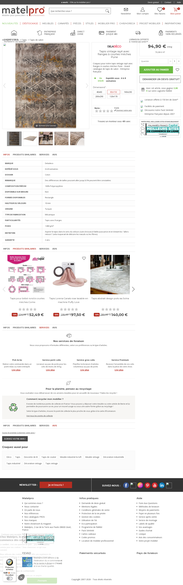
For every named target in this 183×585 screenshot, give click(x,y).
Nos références (31, 513)
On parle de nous (32, 510)
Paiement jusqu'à (92, 2)
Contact (168, 2)
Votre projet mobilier (148, 540)
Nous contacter (31, 506)
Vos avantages (145, 527)
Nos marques (30, 520)
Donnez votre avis (124, 110)
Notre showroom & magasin (37, 523)
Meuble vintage (92, 457)
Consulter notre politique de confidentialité (36, 571)
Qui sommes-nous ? (33, 503)
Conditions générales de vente (95, 510)
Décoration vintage (33, 463)
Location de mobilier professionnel (97, 540)
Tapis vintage (51, 463)
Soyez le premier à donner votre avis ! (18, 432)
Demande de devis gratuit (93, 503)
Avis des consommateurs (150, 537)
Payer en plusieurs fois (149, 513)
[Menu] (14, 559)
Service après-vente (148, 516)
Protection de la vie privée (93, 513)
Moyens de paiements (149, 510)
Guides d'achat (145, 530)
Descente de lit (31, 457)
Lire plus (16, 370)
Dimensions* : (100, 87)
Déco (16, 39)
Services (44, 154)
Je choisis (31, 580)
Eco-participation (89, 523)
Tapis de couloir (48, 457)
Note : (98, 108)
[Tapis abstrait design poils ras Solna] (110, 274)
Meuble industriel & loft (70, 457)
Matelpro (6, 39)
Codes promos (88, 537)
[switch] (9, 578)
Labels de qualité (146, 523)
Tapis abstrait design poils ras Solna (110, 298)
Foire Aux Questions (148, 503)
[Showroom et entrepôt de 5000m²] (15, 33)
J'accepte (61, 580)
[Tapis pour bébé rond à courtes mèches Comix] (27, 274)
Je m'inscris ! (55, 485)
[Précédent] (4, 86)
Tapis (24, 39)
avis (116, 108)
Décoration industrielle (113, 457)
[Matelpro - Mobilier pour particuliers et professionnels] (23, 11)
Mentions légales (89, 506)
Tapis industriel (13, 463)
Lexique (142, 534)
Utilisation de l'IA (89, 520)
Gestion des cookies (90, 516)
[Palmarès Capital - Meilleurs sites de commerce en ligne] (160, 128)
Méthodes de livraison (149, 506)
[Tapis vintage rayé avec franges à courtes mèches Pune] (14, 138)
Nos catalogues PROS (34, 516)
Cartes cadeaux (88, 534)
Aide (179, 2)
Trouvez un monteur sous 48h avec (114, 121)
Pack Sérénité (87, 530)
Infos (6, 154)
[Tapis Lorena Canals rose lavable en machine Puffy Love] (68, 274)
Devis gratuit (153, 2)
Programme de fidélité (91, 527)
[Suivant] (87, 86)
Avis (54, 154)
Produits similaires (24, 154)
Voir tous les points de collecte (39, 415)
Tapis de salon (36, 39)
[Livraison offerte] (139, 33)
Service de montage (148, 520)
